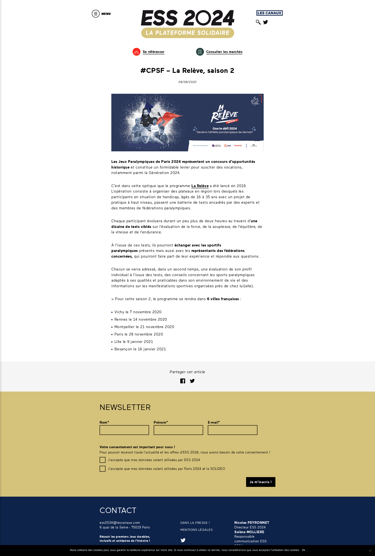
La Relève (200, 185)
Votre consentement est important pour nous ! (137, 447)
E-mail (214, 422)
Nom (104, 422)
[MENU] (96, 14)
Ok (303, 550)
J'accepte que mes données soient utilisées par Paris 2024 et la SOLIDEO (166, 468)
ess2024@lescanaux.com (120, 522)
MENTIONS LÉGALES (196, 529)
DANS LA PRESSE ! (195, 522)
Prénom (161, 422)
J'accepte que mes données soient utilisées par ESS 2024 (154, 460)
